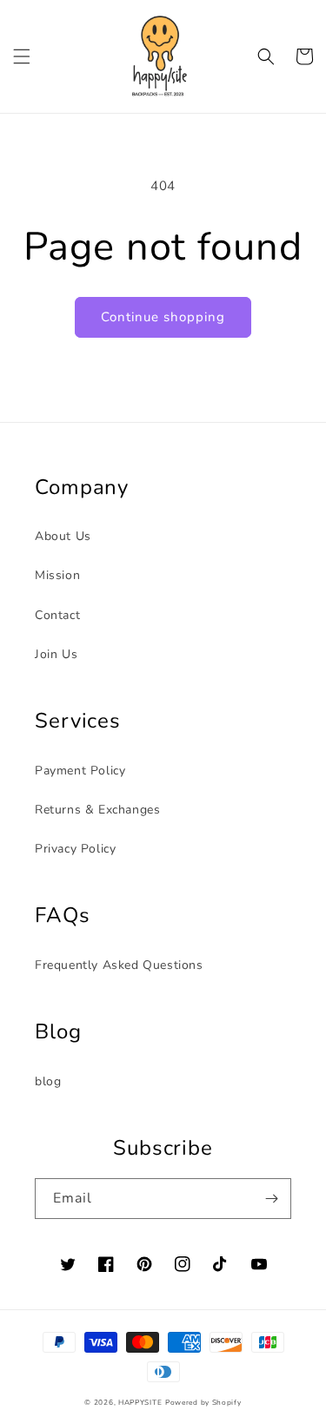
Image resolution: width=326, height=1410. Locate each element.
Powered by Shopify (203, 1402)
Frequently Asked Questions (119, 965)
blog (48, 1081)
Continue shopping (163, 317)
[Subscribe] (271, 1198)
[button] (22, 56)
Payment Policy (80, 770)
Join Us (56, 654)
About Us (63, 536)
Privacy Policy (75, 848)
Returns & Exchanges (97, 809)
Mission (57, 575)
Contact (57, 615)
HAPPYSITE (140, 1402)
